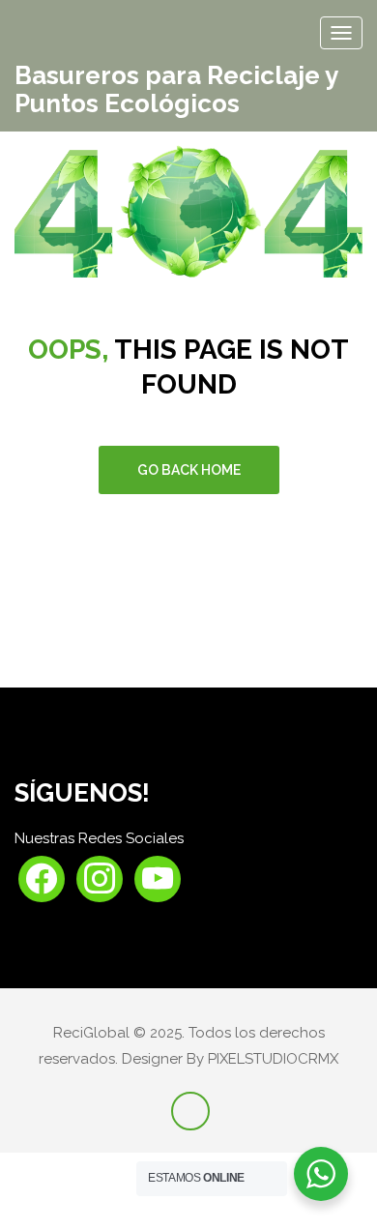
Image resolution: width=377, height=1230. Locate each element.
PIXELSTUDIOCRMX (273, 1059)
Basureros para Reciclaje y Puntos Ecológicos (175, 89)
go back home (189, 470)
